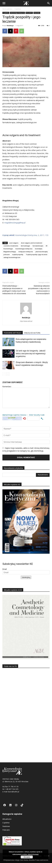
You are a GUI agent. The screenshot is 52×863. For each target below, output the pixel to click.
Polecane (6, 830)
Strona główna (7, 9)
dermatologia (25, 246)
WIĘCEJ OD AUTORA (32, 333)
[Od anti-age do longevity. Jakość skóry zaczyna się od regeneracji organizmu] (8, 353)
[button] (4, 3)
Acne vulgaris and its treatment (31, 243)
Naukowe (37, 13)
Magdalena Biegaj (10, 251)
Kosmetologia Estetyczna (17, 13)
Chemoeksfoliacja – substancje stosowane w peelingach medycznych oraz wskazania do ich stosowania (14, 290)
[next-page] (7, 374)
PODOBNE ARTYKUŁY (12, 333)
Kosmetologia (8, 249)
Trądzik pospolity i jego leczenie (36, 254)
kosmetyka (38, 249)
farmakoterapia (38, 246)
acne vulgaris (13, 243)
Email (4, 569)
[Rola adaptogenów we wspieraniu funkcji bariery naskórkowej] (8, 342)
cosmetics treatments (11, 246)
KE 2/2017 (29, 13)
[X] (10, 31)
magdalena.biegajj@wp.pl (14, 222)
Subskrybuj (26, 577)
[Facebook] (4, 31)
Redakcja (10, 25)
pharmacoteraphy (42, 251)
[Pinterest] (16, 31)
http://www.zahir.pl (26, 321)
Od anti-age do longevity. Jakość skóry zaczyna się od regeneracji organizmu (30, 353)
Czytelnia (18, 9)
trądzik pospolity (17, 254)
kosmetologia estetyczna (23, 249)
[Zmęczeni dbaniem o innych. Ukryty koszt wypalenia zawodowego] (8, 365)
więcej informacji (33, 854)
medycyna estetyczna (25, 251)
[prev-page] (3, 374)
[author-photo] (26, 314)
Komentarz (6, 386)
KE (46, 246)
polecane (7, 254)
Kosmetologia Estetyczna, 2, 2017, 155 (25, 235)
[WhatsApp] (21, 31)
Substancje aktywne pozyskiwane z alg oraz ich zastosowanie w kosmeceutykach (39, 290)
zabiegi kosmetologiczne (12, 257)
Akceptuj (27, 857)
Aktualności (6, 819)
